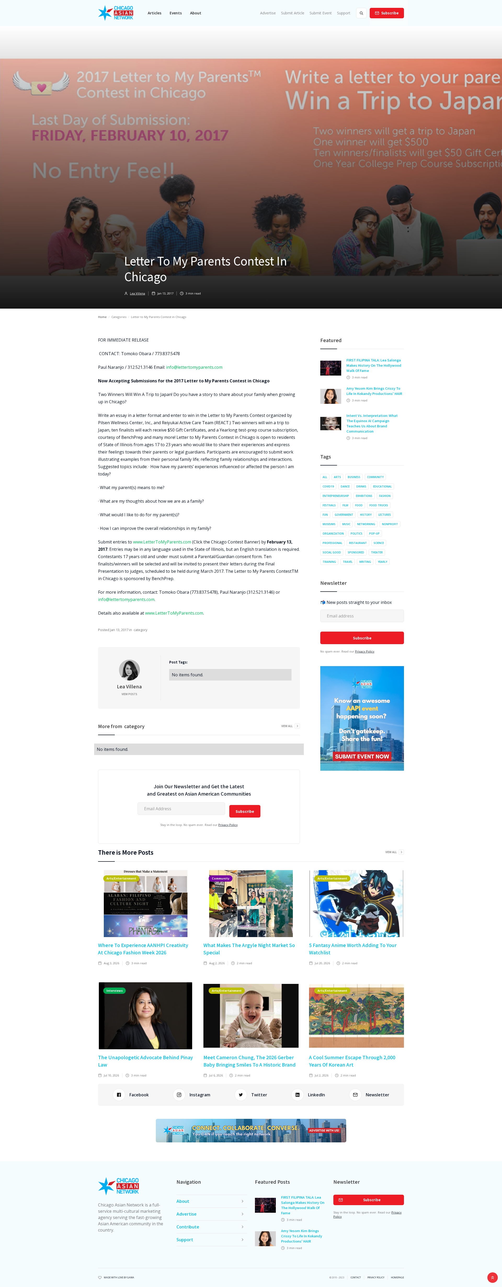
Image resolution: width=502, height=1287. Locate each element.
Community (375, 477)
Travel (347, 562)
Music (346, 524)
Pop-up (374, 533)
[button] (155, 13)
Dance (345, 486)
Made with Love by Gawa (119, 1277)
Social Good (332, 552)
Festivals (329, 505)
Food (359, 505)
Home (102, 317)
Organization (333, 533)
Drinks (361, 486)
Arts (337, 477)
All (325, 477)
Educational (382, 486)
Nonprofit (390, 524)
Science (379, 543)
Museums (329, 524)
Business (354, 477)
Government (344, 515)
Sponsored (356, 552)
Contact (356, 1277)
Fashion (385, 496)
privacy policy (375, 1277)
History (366, 515)
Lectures (384, 515)
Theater (377, 552)
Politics (356, 533)
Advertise (268, 12)
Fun (325, 515)
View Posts (129, 694)
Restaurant (358, 543)
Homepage (397, 1277)
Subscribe (390, 12)
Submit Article (292, 12)
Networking (366, 524)
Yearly (382, 562)
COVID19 (328, 486)
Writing (365, 562)
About (195, 12)
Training (329, 562)
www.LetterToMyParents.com (162, 542)
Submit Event (321, 12)
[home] (115, 13)
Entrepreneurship (336, 496)
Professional (332, 543)
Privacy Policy (228, 825)
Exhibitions (364, 496)
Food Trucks (378, 505)
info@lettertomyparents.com (194, 367)
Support (343, 12)
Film (345, 505)
